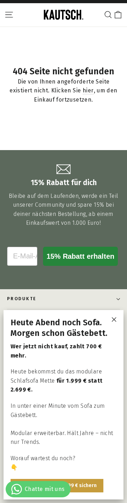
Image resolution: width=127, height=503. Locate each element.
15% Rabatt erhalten (80, 256)
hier (88, 90)
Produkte (22, 298)
